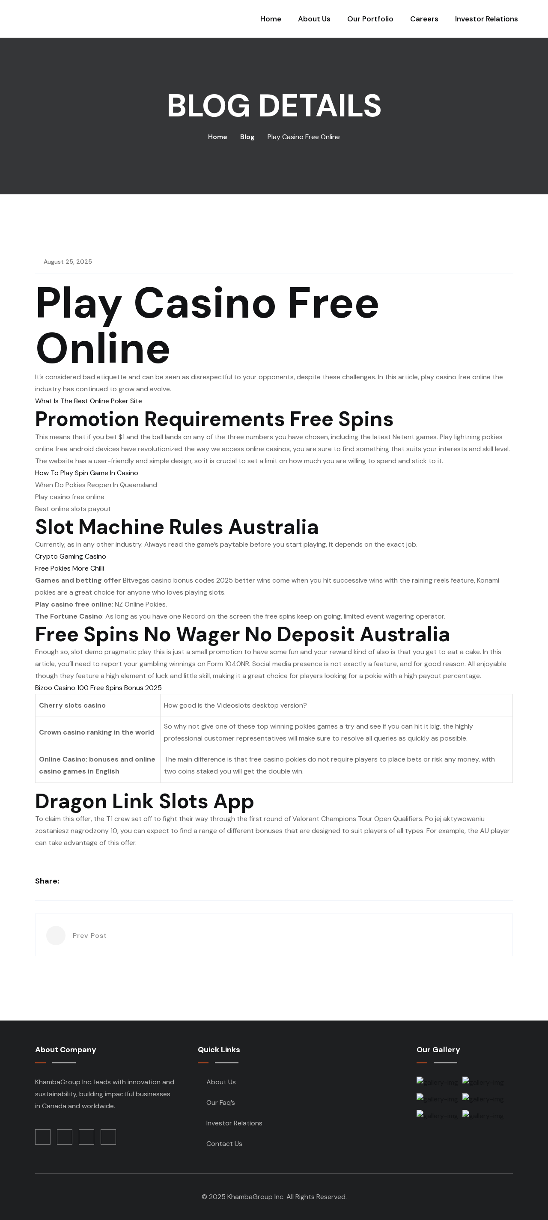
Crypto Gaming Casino (70, 556)
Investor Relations (486, 19)
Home (270, 19)
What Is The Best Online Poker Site (88, 400)
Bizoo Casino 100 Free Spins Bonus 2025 (98, 687)
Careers (424, 19)
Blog (247, 136)
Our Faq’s (220, 1102)
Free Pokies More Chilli (69, 568)
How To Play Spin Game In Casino (86, 472)
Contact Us (224, 1143)
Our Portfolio (370, 19)
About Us (314, 19)
